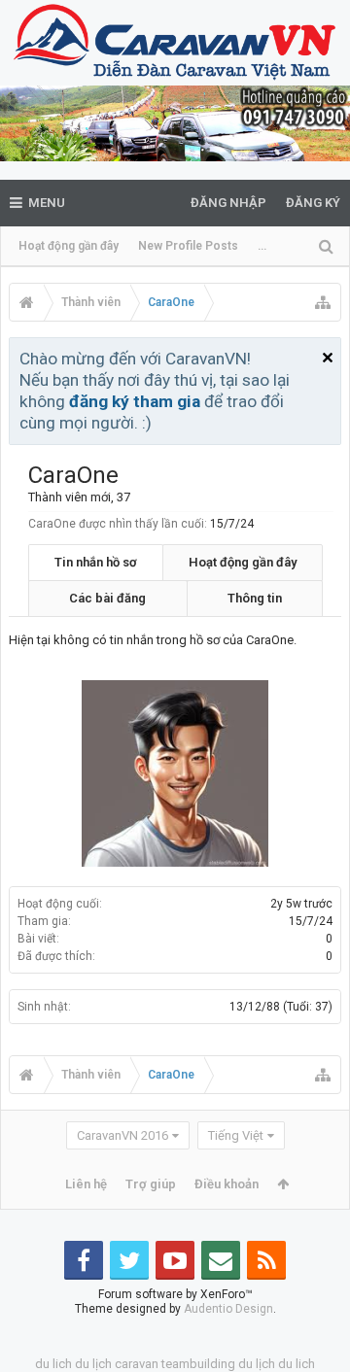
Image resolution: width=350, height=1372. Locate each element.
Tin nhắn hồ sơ (95, 562)
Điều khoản (226, 1184)
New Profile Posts (188, 246)
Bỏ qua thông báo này (327, 357)
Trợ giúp (150, 1184)
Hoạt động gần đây (68, 246)
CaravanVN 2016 (122, 1135)
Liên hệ (86, 1184)
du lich (53, 1363)
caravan (136, 1363)
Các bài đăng (107, 598)
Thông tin (255, 598)
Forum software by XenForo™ (175, 1294)
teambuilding (198, 1363)
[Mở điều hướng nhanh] (322, 302)
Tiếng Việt (235, 1135)
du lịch (93, 1363)
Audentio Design (228, 1309)
